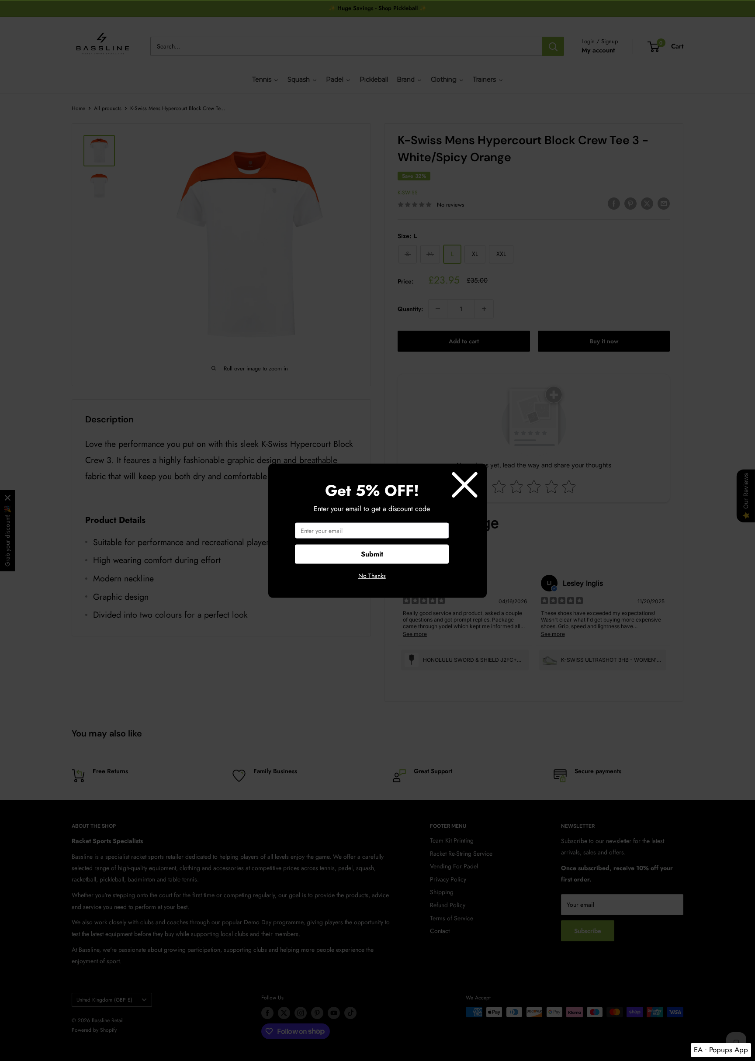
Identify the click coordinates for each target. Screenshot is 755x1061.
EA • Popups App (721, 1049)
